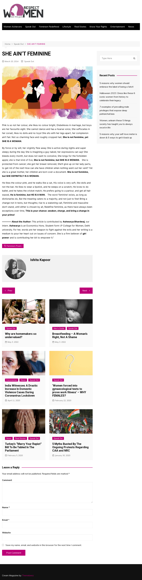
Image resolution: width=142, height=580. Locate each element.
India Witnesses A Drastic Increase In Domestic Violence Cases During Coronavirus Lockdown (21, 390)
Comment (7, 480)
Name (6, 507)
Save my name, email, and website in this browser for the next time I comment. (44, 545)
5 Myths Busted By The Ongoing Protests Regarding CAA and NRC (70, 447)
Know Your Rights (98, 26)
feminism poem (14, 246)
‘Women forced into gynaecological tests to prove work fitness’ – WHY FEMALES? (69, 390)
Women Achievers (12, 26)
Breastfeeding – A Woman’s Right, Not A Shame (70, 335)
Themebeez (28, 575)
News (131, 26)
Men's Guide (59, 328)
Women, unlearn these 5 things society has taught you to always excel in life (116, 124)
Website (6, 532)
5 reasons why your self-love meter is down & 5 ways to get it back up (118, 136)
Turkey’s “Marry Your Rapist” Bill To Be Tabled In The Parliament (23, 447)
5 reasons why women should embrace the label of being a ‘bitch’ (117, 85)
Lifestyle (66, 26)
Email (5, 520)
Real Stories (80, 26)
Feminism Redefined (49, 26)
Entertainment (117, 26)
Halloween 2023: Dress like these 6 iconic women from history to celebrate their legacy (117, 97)
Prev (10, 290)
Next (84, 290)
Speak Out (30, 26)
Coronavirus (11, 380)
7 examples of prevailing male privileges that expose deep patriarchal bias (114, 110)
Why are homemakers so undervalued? (20, 335)
